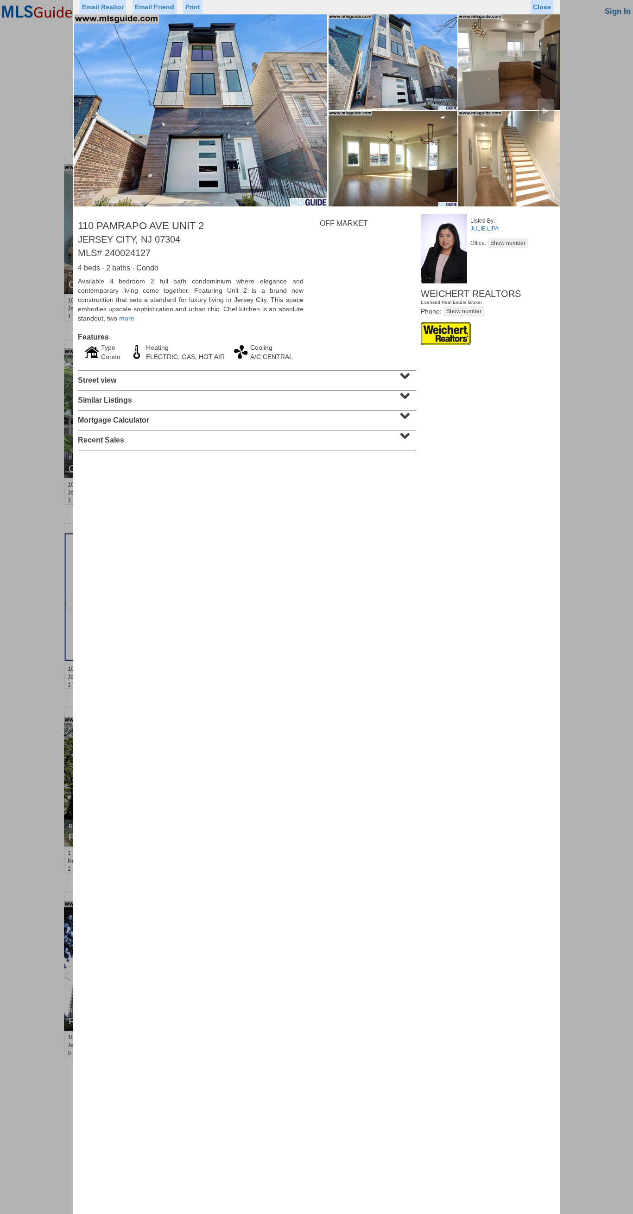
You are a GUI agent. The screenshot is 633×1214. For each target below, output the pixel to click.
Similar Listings (246, 397)
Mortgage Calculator (246, 417)
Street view (246, 377)
